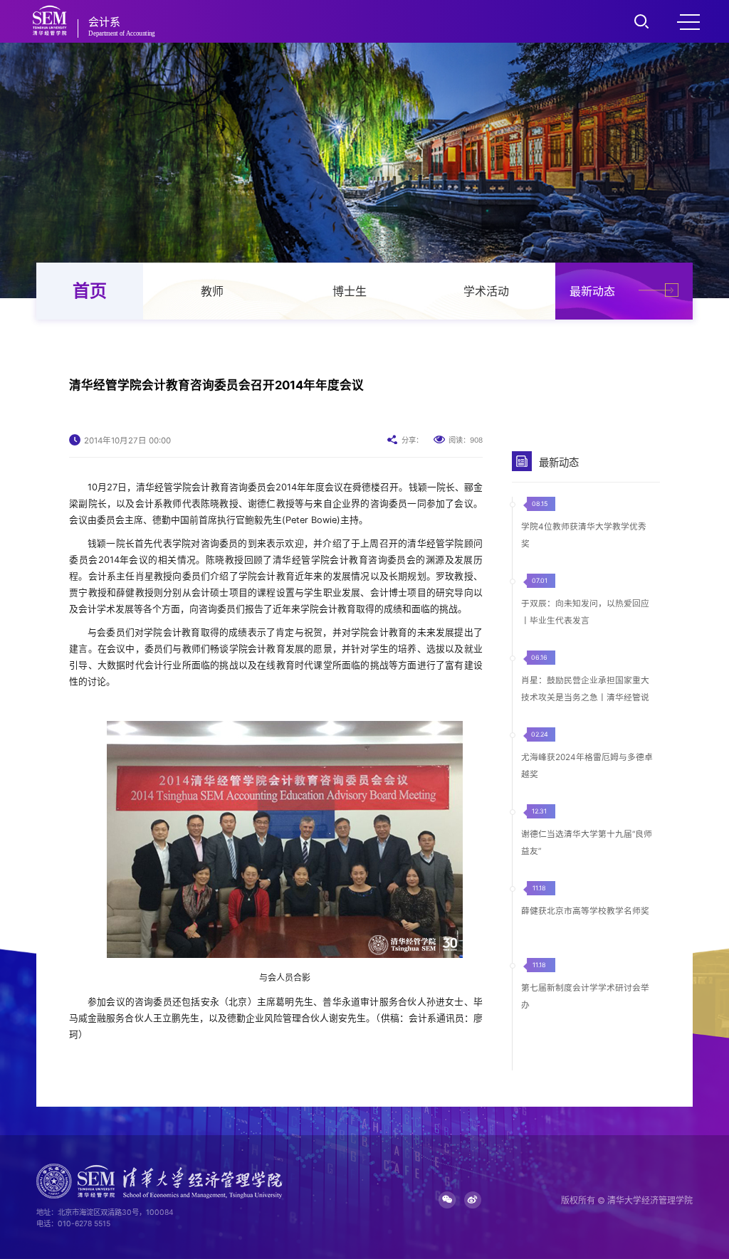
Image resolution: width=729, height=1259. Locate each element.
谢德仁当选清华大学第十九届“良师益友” (586, 842)
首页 (90, 290)
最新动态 (592, 291)
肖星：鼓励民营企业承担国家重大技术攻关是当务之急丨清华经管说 (585, 688)
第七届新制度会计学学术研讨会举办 (585, 996)
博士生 (349, 291)
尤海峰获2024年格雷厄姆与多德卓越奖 (587, 765)
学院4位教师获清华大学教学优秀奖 (583, 535)
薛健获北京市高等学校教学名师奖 (585, 911)
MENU (688, 21)
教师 (212, 291)
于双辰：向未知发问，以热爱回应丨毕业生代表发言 (585, 612)
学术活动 (486, 291)
